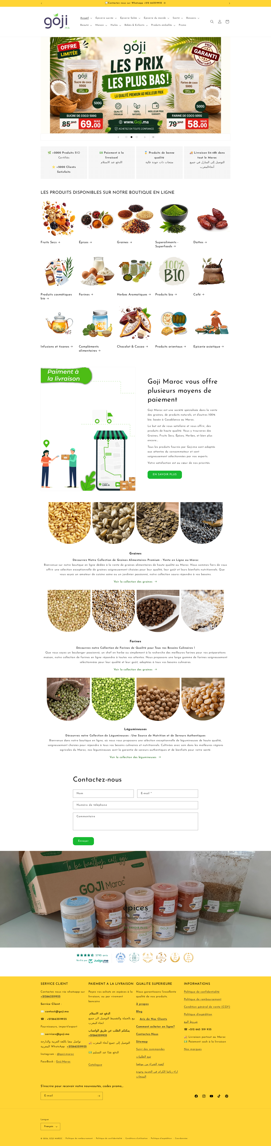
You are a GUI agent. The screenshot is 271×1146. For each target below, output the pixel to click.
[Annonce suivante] (229, 3)
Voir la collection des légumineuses (133, 757)
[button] (85, 18)
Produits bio (164, 294)
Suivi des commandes (150, 1049)
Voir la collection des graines (133, 581)
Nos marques (193, 1049)
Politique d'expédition (198, 1014)
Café (197, 294)
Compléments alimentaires (89, 348)
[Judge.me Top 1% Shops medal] (175, 958)
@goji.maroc (65, 1054)
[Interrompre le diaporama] (152, 137)
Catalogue (95, 1064)
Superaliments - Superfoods (166, 244)
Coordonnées (181, 1138)
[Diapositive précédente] (118, 137)
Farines (84, 294)
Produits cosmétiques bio (56, 296)
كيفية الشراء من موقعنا (150, 1064)
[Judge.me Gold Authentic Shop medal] (148, 958)
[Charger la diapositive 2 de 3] (131, 137)
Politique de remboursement (202, 999)
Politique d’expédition (161, 1138)
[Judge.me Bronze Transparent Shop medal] (161, 958)
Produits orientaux (169, 346)
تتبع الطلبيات (143, 1056)
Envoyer (83, 841)
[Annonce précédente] (41, 3)
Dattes (198, 242)
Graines (122, 242)
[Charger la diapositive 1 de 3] (126, 137)
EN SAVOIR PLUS (165, 474)
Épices (83, 242)
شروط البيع (191, 1022)
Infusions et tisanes (55, 346)
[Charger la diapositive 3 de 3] (136, 137)
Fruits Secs (49, 242)
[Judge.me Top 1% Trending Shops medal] (188, 958)
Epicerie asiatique (206, 346)
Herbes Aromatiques (132, 294)
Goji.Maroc (63, 1061)
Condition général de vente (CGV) (207, 1007)
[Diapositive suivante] (144, 137)
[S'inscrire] (99, 1096)
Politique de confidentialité (202, 992)
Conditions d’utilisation (136, 1138)
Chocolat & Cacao (130, 346)
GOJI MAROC (55, 1139)
